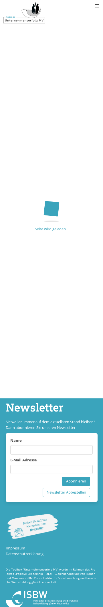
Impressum (15, 548)
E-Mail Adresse (23, 460)
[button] (97, 6)
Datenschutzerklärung (24, 553)
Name (16, 440)
